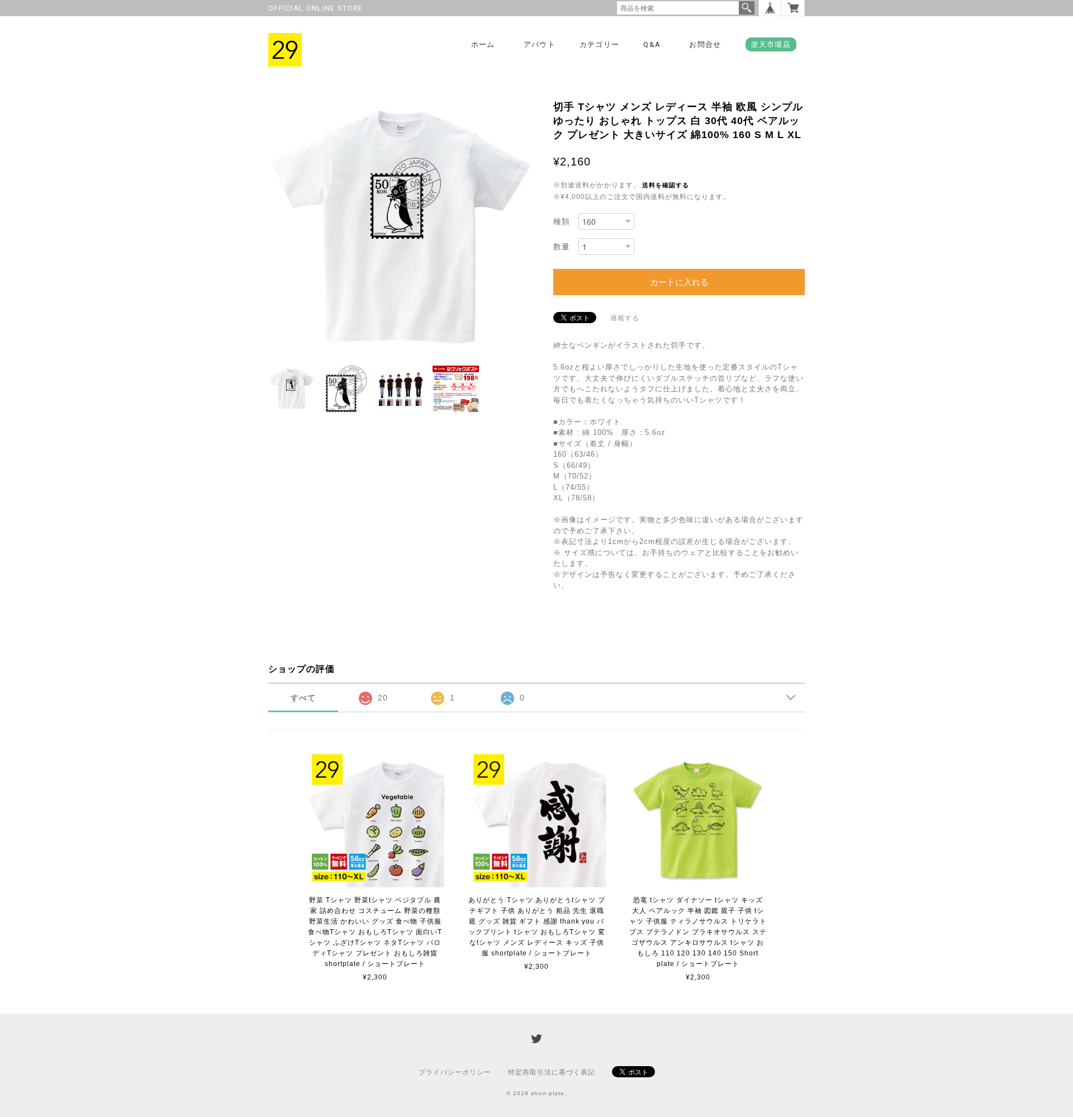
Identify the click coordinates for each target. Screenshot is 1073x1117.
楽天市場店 (771, 44)
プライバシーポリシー (455, 1072)
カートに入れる (679, 282)
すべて (303, 697)
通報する (624, 318)
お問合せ (705, 44)
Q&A (652, 44)
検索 (746, 8)
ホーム (483, 44)
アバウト (540, 44)
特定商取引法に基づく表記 (551, 1072)
